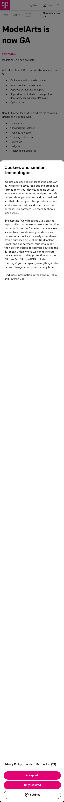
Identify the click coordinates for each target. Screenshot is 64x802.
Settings (35, 794)
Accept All (32, 775)
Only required (32, 785)
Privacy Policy (13, 764)
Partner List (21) (46, 764)
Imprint (29, 764)
